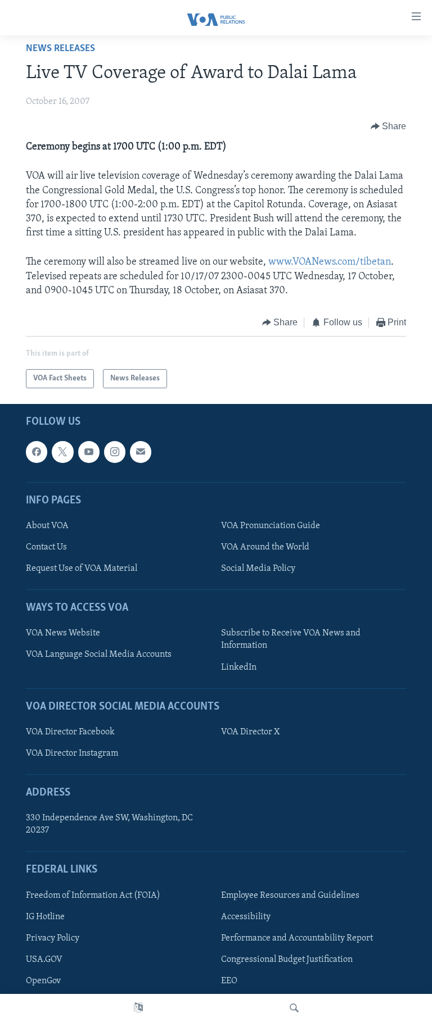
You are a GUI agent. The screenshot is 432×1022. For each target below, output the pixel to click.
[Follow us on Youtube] (89, 452)
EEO (229, 980)
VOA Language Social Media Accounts (99, 655)
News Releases (60, 49)
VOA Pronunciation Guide (270, 525)
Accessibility (246, 916)
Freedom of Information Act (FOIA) (93, 895)
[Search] (294, 1008)
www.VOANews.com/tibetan (329, 262)
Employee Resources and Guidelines (290, 895)
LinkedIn (238, 667)
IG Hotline (45, 916)
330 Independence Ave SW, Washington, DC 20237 (109, 824)
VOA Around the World (265, 547)
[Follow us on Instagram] (114, 452)
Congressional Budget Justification (287, 959)
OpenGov (43, 980)
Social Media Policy (258, 568)
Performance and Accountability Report (297, 938)
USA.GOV (44, 959)
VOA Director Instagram (72, 753)
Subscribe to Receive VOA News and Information (291, 640)
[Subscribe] (140, 452)
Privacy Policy (52, 938)
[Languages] (138, 1008)
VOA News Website (63, 633)
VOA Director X (250, 732)
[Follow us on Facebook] (36, 452)
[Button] (389, 126)
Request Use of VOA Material (81, 568)
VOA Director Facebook (70, 732)
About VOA (47, 525)
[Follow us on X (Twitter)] (62, 452)
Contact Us (46, 547)
